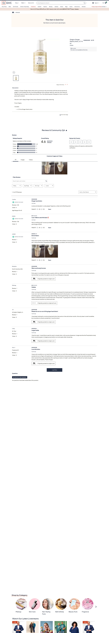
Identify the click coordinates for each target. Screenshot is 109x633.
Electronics (77, 6)
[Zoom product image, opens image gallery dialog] (13, 72)
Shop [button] (16, 2)
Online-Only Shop (24, 6)
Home (71, 6)
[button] (93, 2)
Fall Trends (15, 6)
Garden (39, 6)
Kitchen (84, 6)
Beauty (50, 6)
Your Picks (4, 6)
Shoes (61, 6)
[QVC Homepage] (13, 12)
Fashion (45, 6)
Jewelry (56, 6)
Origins (71, 45)
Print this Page (64, 114)
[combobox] (59, 3)
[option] (54, 9)
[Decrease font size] (67, 84)
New (10, 6)
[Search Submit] (84, 3)
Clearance (33, 6)
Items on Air (31, 2)
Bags (66, 6)
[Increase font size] (65, 84)
